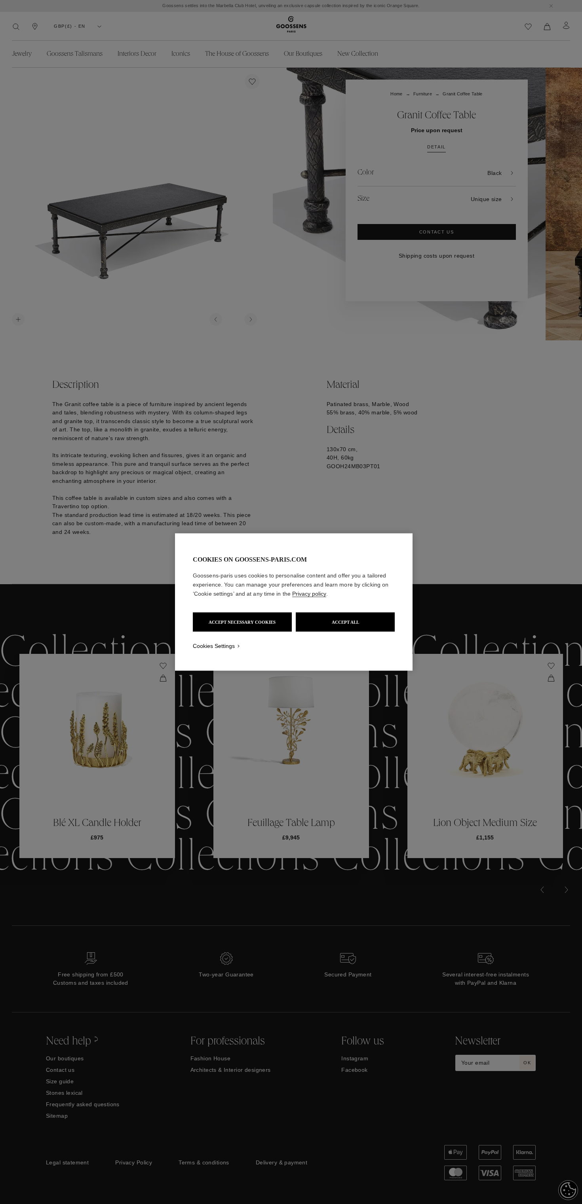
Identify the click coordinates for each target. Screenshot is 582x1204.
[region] (294, 602)
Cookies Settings (214, 646)
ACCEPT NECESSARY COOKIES (242, 622)
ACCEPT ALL (345, 622)
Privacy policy (309, 594)
